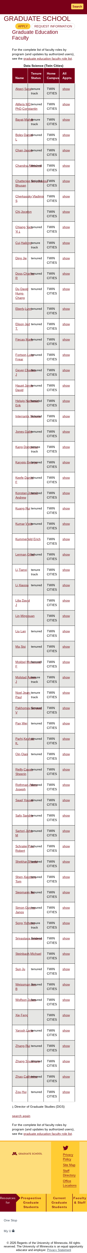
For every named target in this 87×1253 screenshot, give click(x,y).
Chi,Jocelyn (23, 211)
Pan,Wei (21, 723)
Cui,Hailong (23, 243)
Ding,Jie (21, 258)
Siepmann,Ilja (25, 892)
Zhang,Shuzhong (27, 1061)
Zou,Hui (21, 1092)
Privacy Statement (59, 1250)
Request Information (53, 26)
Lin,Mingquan (25, 616)
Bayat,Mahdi (24, 119)
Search (77, 6)
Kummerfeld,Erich (28, 539)
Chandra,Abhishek (28, 165)
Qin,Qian (21, 754)
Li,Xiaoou (22, 585)
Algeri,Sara (23, 89)
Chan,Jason (23, 150)
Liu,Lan (20, 631)
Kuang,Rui (22, 508)
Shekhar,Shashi (26, 861)
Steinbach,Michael (28, 953)
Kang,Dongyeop (26, 447)
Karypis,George (26, 462)
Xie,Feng (21, 1015)
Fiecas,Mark (24, 339)
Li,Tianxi (21, 570)
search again (21, 1116)
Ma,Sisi (20, 646)
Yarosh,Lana (24, 1030)
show (66, 89)
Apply (23, 26)
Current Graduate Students (59, 1202)
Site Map (69, 1165)
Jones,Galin (23, 431)
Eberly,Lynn (23, 308)
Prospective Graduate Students (31, 1202)
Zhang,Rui (22, 1046)
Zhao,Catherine (26, 1076)
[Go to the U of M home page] (31, 7)
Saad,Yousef (24, 800)
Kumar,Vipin (23, 523)
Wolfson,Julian (25, 1000)
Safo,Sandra (24, 815)
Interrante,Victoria (28, 416)
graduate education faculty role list (47, 58)
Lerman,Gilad (25, 554)
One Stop (10, 1220)
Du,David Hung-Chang (21, 293)
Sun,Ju (20, 969)
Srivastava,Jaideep (28, 938)
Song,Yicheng (25, 923)
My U (8, 1231)
